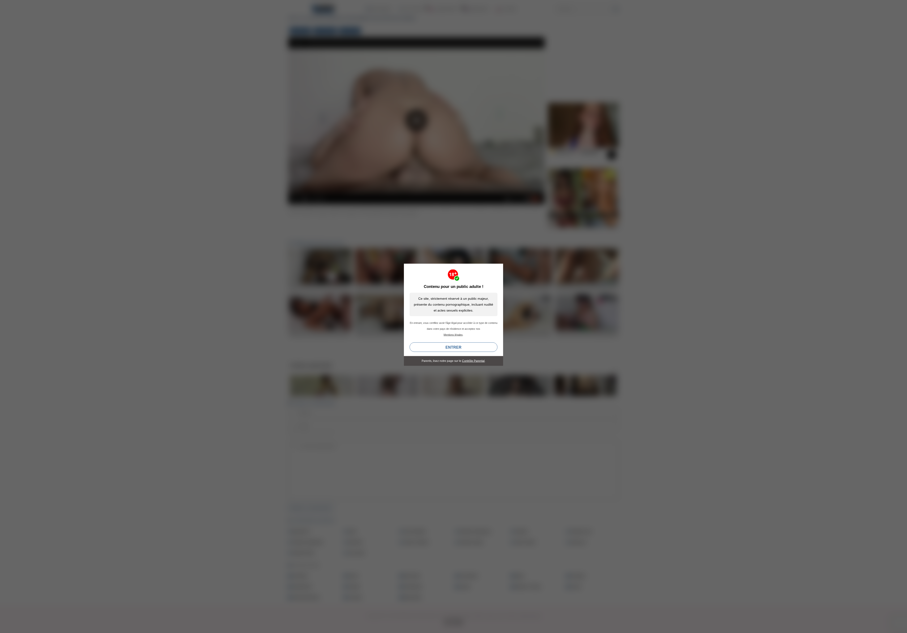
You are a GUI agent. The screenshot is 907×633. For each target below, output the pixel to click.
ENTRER (453, 347)
